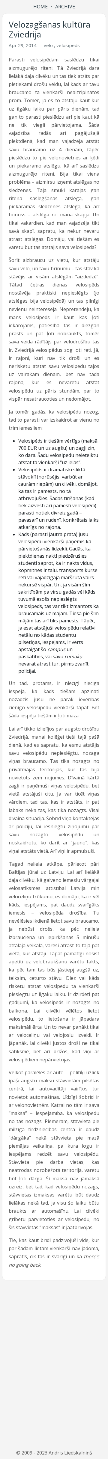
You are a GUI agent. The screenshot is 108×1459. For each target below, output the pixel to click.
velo (48, 45)
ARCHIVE (65, 6)
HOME (40, 6)
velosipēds (68, 45)
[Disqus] (54, 1365)
